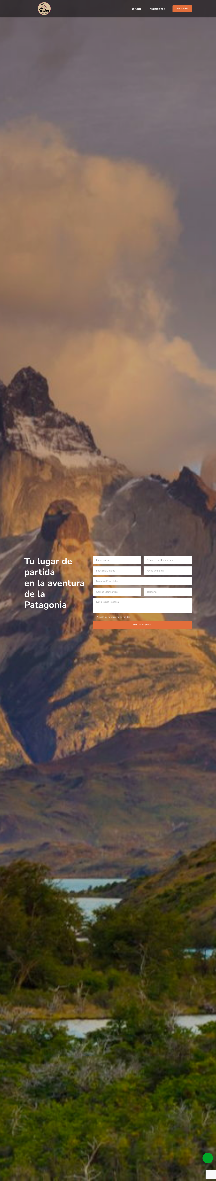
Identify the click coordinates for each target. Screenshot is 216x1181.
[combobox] (117, 560)
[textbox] (116, 560)
